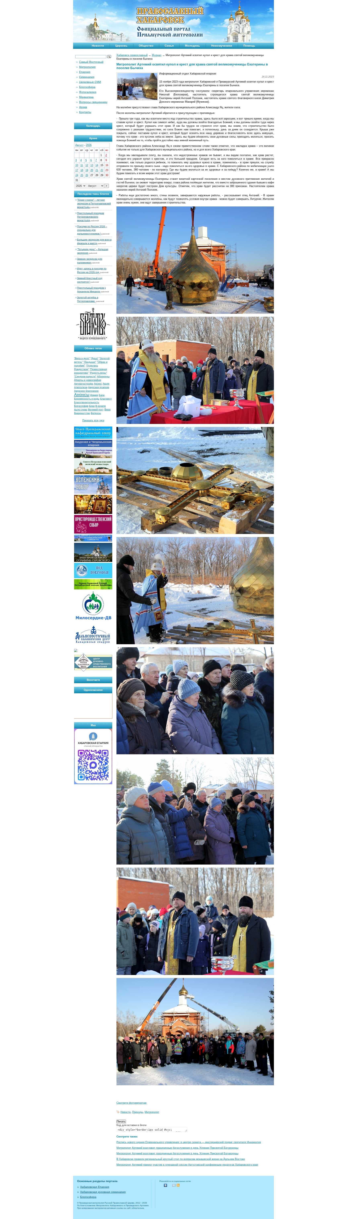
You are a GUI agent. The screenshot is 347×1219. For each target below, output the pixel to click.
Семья (169, 45)
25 (81, 175)
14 (96, 165)
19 (86, 170)
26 (86, 175)
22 (101, 170)
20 (91, 170)
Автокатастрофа (83, 383)
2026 (89, 145)
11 (81, 165)
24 (76, 175)
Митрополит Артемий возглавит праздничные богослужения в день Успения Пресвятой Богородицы (177, 1147)
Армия (94, 395)
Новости (98, 45)
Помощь (249, 45)
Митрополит (152, 1112)
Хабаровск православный (132, 55)
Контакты (85, 112)
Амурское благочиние (86, 391)
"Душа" (94, 358)
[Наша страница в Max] (93, 783)
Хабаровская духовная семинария (103, 1191)
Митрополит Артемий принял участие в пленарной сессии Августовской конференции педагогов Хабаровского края (187, 1164)
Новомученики (221, 45)
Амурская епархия (98, 387)
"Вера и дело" (82, 358)
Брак (92, 406)
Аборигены (103, 376)
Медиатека (86, 97)
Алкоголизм (80, 387)
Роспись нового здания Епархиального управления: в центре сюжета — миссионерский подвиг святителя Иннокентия (188, 1142)
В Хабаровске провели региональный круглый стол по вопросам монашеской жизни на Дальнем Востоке (180, 1159)
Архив (83, 107)
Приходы (137, 1112)
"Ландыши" (89, 362)
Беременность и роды (86, 398)
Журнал (156, 55)
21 (96, 170)
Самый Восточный (91, 61)
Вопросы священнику (93, 102)
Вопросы (96, 413)
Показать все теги (93, 420)
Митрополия (87, 66)
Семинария (86, 77)
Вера (107, 409)
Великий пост (96, 409)
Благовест (106, 398)
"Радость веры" (98, 373)
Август (79, 145)
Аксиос (98, 383)
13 (91, 165)
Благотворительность (86, 402)
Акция (106, 383)
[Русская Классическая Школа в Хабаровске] (93, 671)
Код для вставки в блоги (131, 1125)
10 (76, 165)
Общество (146, 45)
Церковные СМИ (90, 82)
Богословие (81, 405)
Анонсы (81, 394)
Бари (102, 395)
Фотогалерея (87, 92)
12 (86, 165)
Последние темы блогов (93, 193)
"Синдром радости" (85, 376)
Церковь (121, 45)
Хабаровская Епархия (94, 1186)
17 (76, 170)
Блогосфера (87, 87)
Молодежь (192, 45)
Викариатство (82, 413)
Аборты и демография (87, 380)
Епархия (84, 72)
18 (81, 170)
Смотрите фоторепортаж (131, 1102)
